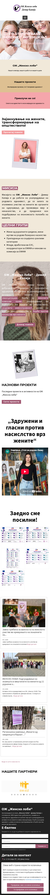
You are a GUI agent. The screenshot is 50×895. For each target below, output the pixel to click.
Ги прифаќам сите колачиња (25, 889)
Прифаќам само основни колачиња (25, 885)
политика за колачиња (33, 879)
